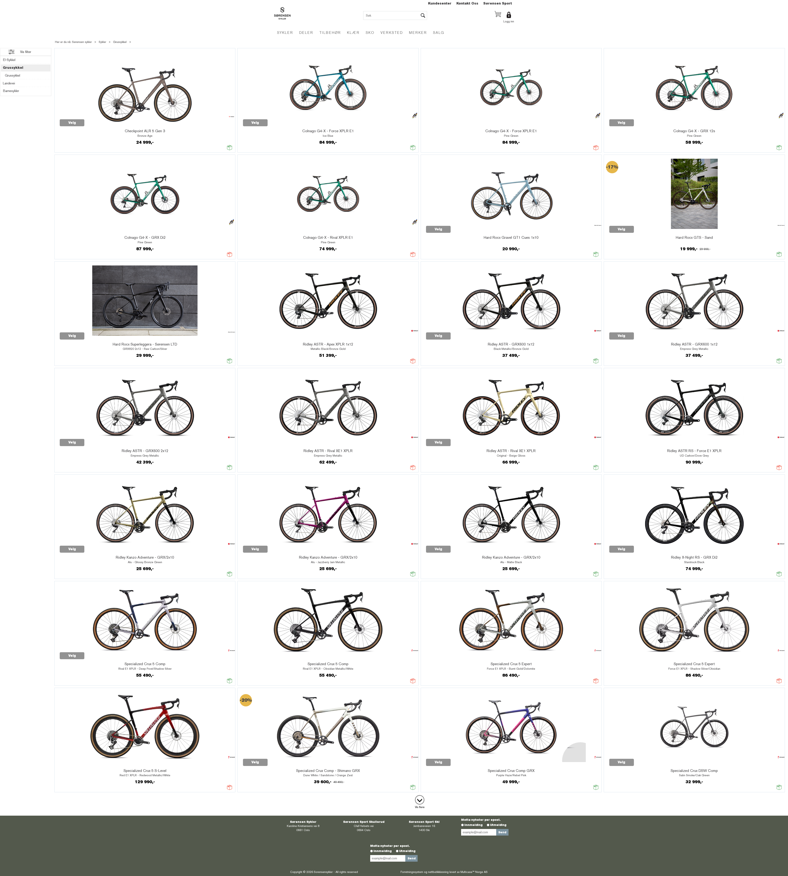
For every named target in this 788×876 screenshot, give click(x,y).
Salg (438, 32)
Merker (418, 32)
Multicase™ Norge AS (474, 872)
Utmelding (498, 825)
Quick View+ (95, 120)
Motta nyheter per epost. (481, 819)
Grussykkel (120, 42)
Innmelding (473, 825)
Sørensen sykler (82, 42)
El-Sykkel (9, 60)
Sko (370, 32)
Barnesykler (11, 91)
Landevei (9, 83)
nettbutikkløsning (438, 872)
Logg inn (508, 21)
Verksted (391, 32)
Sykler (285, 32)
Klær (353, 32)
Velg (72, 123)
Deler (306, 32)
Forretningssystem (412, 872)
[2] (419, 799)
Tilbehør (330, 32)
